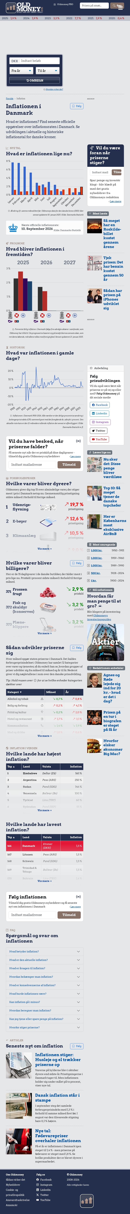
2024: (16, 18)
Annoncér (12, 1205)
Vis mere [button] (45, 548)
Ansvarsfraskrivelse (18, 1200)
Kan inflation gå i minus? (24, 1002)
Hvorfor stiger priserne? (24, 1027)
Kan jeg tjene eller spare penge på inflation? (36, 1019)
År (67, 692)
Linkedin (101, 413)
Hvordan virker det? (54, 89)
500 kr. (95, 573)
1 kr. (93, 580)
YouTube (101, 439)
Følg (78, 106)
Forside (9, 98)
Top (9, 766)
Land (26, 766)
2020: (102, 18)
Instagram (102, 422)
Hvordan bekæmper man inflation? (31, 976)
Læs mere (75, 456)
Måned (51, 692)
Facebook (101, 405)
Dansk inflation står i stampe (57, 1098)
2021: (80, 18)
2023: (37, 18)
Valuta (46, 766)
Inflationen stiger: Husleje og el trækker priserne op (58, 1059)
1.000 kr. (96, 550)
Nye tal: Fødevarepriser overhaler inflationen (58, 1135)
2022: (59, 18)
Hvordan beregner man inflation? (30, 1010)
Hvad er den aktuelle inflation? (28, 960)
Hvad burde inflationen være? (27, 993)
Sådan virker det (15, 1179)
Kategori (13, 692)
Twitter (100, 430)
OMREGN (36, 80)
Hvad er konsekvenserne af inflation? (32, 985)
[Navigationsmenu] (120, 7)
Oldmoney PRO (65, 4)
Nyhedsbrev (13, 1184)
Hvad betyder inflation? (24, 951)
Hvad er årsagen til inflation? (27, 968)
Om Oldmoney (15, 1174)
